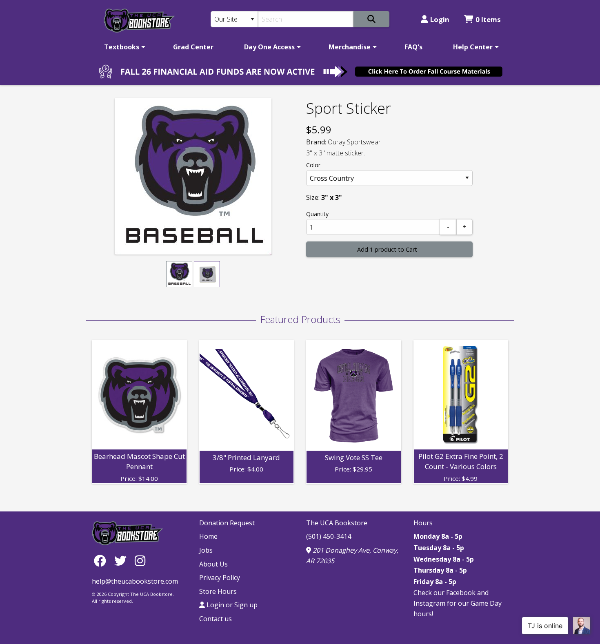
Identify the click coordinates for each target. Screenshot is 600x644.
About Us (213, 564)
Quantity (317, 214)
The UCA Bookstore (336, 522)
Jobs (206, 550)
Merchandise (350, 46)
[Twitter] (122, 560)
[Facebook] (102, 560)
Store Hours (218, 591)
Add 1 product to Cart (387, 249)
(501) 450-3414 (328, 536)
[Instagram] (140, 560)
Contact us (215, 618)
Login (439, 19)
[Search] (371, 19)
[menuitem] (123, 47)
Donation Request (227, 522)
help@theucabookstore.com (135, 581)
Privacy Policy (219, 577)
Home (208, 536)
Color (313, 165)
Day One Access (269, 46)
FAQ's (413, 46)
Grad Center (193, 46)
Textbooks (121, 46)
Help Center (473, 46)
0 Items (488, 19)
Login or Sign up (231, 604)
